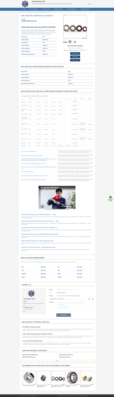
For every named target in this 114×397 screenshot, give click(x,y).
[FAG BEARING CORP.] (25, 3)
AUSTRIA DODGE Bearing (86, 9)
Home (24, 9)
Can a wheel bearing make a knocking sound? (37, 334)
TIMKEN (24, 273)
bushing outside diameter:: (28, 54)
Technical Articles (45, 9)
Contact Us (26, 395)
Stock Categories (33, 9)
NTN (23, 270)
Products (24, 12)
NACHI (23, 277)
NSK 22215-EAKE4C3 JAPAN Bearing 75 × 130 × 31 (35, 175)
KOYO (59, 273)
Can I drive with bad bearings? (32, 341)
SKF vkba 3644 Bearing (28, 171)
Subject (51, 296)
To (50, 292)
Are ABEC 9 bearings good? (31, 327)
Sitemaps (36, 395)
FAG (59, 270)
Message (51, 302)
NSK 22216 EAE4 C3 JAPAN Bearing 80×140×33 (34, 180)
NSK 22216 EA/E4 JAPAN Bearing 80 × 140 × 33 (34, 163)
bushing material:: (26, 51)
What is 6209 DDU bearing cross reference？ (75, 50)
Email (50, 289)
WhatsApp (75, 56)
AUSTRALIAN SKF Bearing (73, 9)
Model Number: (25, 39)
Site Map (32, 395)
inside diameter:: (25, 48)
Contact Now (75, 53)
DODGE (60, 277)
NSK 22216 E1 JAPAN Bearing (29, 151)
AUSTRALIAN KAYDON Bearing (59, 9)
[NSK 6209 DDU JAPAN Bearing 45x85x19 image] (75, 26)
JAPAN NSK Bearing (31, 12)
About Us (21, 395)
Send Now (64, 315)
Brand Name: (24, 37)
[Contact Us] (110, 198)
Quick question (53, 299)
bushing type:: (24, 42)
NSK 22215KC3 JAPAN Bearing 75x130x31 (32, 155)
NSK (23, 267)
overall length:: (25, 45)
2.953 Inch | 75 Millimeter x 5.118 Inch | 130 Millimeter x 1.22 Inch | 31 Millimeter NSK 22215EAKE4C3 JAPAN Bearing (39, 159)
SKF (59, 267)
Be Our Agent (75, 60)
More (57, 361)
